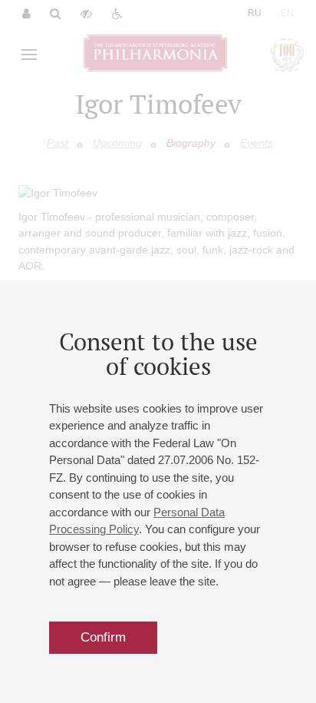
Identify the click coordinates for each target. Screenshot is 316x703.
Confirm (103, 637)
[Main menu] (29, 54)
